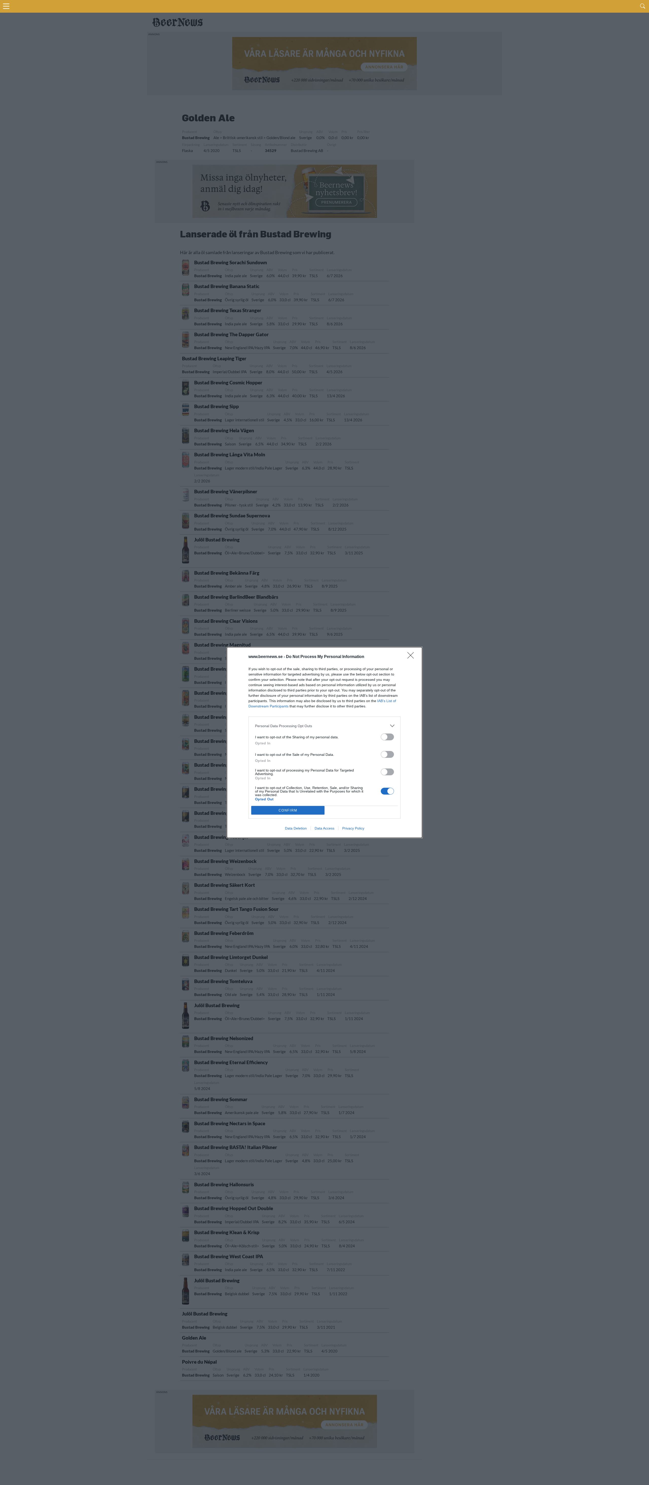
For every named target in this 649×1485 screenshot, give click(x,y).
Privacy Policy (353, 828)
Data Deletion (296, 828)
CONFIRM (288, 810)
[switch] (387, 737)
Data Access (324, 828)
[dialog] (324, 742)
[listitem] (324, 725)
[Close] (412, 657)
